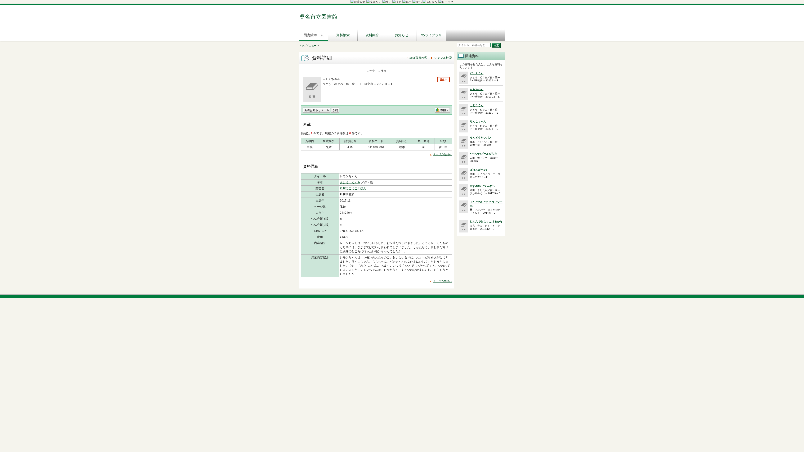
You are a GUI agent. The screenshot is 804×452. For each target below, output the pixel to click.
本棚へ (444, 110)
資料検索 (343, 35)
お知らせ (401, 35)
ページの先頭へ (442, 154)
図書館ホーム (314, 35)
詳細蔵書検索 (418, 57)
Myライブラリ (431, 35)
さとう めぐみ (350, 182)
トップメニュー (308, 45)
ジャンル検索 (443, 57)
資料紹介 (372, 35)
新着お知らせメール (316, 110)
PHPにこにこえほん (353, 188)
